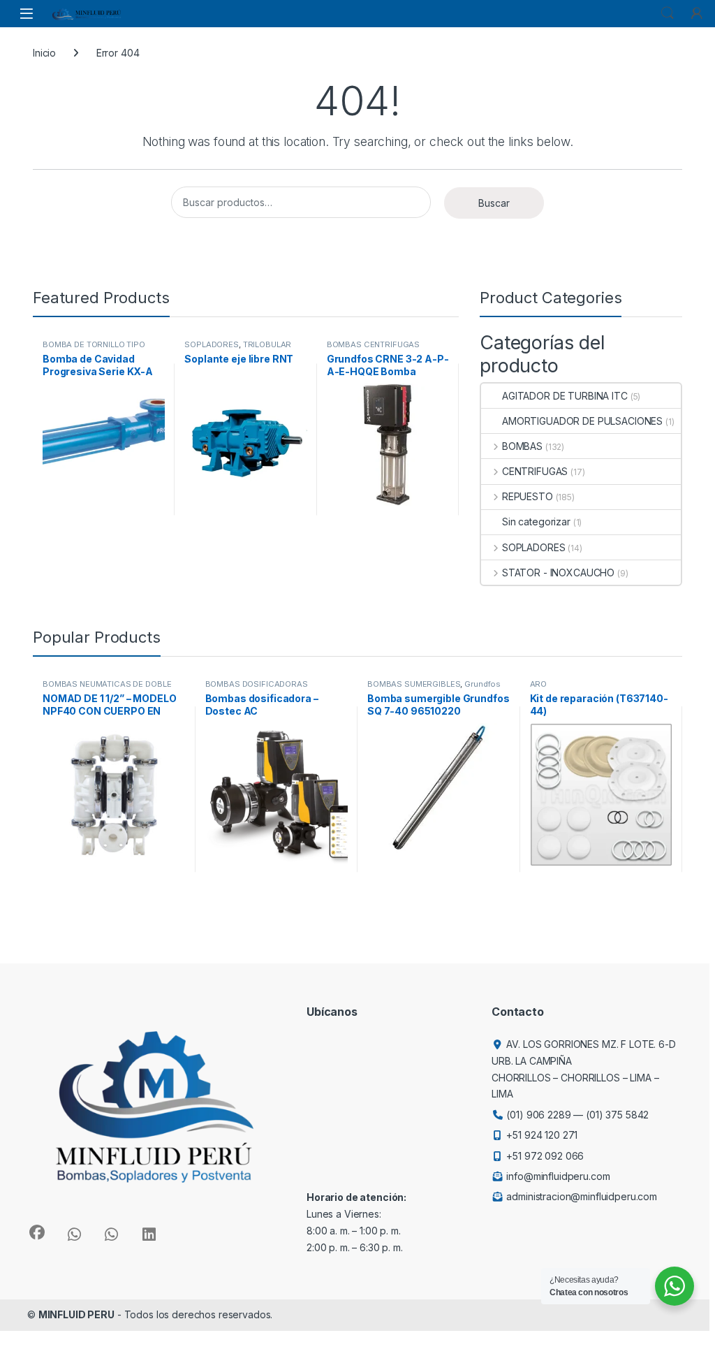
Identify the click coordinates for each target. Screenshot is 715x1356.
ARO (538, 684)
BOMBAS (522, 446)
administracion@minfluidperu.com (581, 1196)
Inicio (44, 53)
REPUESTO (527, 496)
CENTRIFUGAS (535, 471)
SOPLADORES (211, 344)
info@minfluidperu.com (558, 1176)
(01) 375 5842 (617, 1115)
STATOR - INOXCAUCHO (558, 572)
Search (667, 13)
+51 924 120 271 (541, 1135)
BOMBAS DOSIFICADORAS (256, 684)
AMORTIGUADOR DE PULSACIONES (582, 421)
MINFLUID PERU (76, 1314)
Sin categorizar (536, 521)
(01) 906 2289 (538, 1115)
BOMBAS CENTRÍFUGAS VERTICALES (373, 349)
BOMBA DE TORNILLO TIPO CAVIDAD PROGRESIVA (94, 349)
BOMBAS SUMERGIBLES (413, 684)
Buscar (494, 203)
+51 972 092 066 (545, 1156)
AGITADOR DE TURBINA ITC (565, 396)
